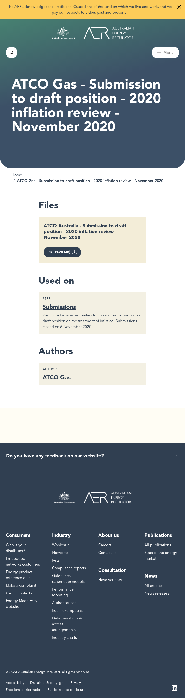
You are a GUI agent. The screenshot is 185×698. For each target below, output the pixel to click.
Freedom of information (24, 690)
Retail (56, 560)
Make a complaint (21, 585)
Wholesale (61, 545)
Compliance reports (69, 568)
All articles (153, 585)
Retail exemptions (67, 610)
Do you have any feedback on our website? (55, 456)
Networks (60, 552)
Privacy (75, 683)
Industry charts (64, 637)
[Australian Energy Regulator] (92, 33)
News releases (157, 593)
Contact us (107, 552)
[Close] (179, 6)
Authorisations (64, 602)
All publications (158, 545)
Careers (104, 545)
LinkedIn (174, 688)
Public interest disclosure (66, 690)
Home (17, 175)
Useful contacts (19, 593)
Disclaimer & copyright (47, 683)
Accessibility (15, 683)
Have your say (110, 580)
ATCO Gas (57, 377)
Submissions (59, 306)
